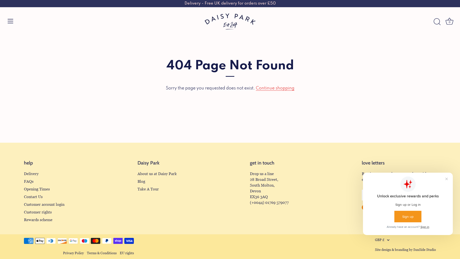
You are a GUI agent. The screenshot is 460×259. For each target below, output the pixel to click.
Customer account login (44, 204)
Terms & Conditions (102, 253)
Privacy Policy (73, 253)
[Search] (437, 22)
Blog (141, 181)
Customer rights (38, 212)
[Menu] (10, 21)
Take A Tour (148, 189)
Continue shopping (275, 88)
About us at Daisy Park (157, 173)
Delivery (31, 173)
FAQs (29, 181)
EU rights (127, 253)
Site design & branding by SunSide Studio (405, 250)
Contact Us (33, 196)
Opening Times (37, 189)
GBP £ (380, 240)
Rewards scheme (38, 220)
